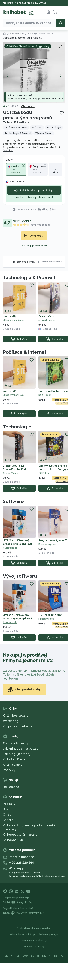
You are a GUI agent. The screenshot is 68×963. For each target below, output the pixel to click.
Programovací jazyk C (52, 540)
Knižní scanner (13, 764)
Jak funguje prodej (16, 754)
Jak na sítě (9, 316)
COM (25, 956)
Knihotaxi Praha (14, 759)
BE (55, 956)
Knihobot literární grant (20, 834)
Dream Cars (46, 316)
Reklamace (11, 787)
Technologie (17, 426)
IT (38, 956)
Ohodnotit (28, 106)
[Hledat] (60, 23)
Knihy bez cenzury (34, 946)
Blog (6, 809)
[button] (34, 72)
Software (13, 501)
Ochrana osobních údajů (34, 940)
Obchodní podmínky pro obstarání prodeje (34, 934)
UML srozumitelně (50, 615)
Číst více (8, 150)
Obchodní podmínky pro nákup (34, 928)
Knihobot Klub (13, 840)
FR (50, 956)
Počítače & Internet (24, 352)
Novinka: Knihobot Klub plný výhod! (25, 2)
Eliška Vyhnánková (13, 320)
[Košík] (55, 12)
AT (12, 956)
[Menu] (62, 12)
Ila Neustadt (10, 548)
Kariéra (8, 820)
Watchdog (10, 721)
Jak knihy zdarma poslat (20, 748)
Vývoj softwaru (20, 576)
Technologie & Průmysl (29, 277)
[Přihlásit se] (49, 12)
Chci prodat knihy (15, 743)
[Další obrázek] (60, 75)
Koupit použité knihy (17, 726)
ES (32, 956)
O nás (7, 814)
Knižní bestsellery (15, 715)
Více (55, 172)
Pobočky (9, 770)
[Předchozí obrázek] (7, 75)
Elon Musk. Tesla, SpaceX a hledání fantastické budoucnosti (19, 469)
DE (18, 956)
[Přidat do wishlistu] (62, 113)
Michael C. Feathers (16, 122)
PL (61, 956)
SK (6, 956)
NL (44, 956)
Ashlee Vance (10, 473)
